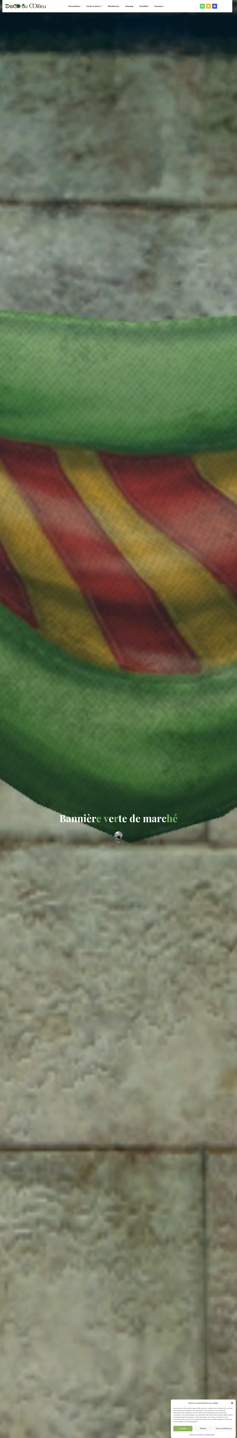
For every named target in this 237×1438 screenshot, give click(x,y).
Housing (129, 6)
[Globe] (214, 6)
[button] (232, 1403)
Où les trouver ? (94, 6)
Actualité (143, 6)
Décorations (74, 6)
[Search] (202, 6)
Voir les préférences (224, 1429)
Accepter (183, 1429)
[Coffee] (208, 6)
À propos (158, 6)
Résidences (113, 6)
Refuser (203, 1429)
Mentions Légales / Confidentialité (202, 1434)
